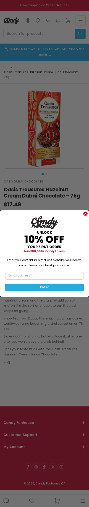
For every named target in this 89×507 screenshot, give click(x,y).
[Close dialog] (85, 213)
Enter (44, 287)
